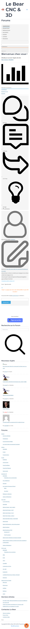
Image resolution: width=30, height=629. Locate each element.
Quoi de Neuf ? (5, 32)
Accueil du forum (15, 295)
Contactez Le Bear (6, 617)
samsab (5, 385)
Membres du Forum (6, 30)
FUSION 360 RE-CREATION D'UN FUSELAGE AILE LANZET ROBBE (15, 381)
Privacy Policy (5, 615)
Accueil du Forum (6, 26)
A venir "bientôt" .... (6, 408)
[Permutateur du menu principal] (27, 9)
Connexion (5, 36)
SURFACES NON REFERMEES (8, 395)
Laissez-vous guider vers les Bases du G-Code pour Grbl (13, 604)
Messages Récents (6, 28)
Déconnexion (5, 38)
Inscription (5, 34)
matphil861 (6, 425)
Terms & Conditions (6, 613)
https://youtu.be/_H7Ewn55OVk (7, 59)
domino (5, 371)
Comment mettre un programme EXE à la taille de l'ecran (13, 422)
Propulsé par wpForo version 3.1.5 (7, 281)
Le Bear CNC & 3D (15, 9)
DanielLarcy (13, 239)
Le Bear (5, 412)
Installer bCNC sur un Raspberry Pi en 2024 (11, 606)
